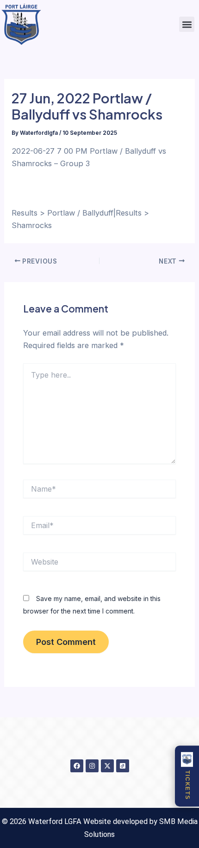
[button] (186, 24)
